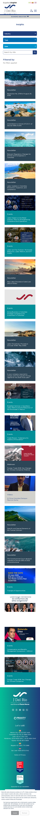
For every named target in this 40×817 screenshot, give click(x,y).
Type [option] (6, 40)
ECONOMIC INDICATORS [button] (19, 16)
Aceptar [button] (15, 813)
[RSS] (27, 707)
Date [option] (6, 46)
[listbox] (20, 33)
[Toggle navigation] (35, 10)
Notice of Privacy (20, 755)
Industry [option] (7, 34)
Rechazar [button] (24, 813)
